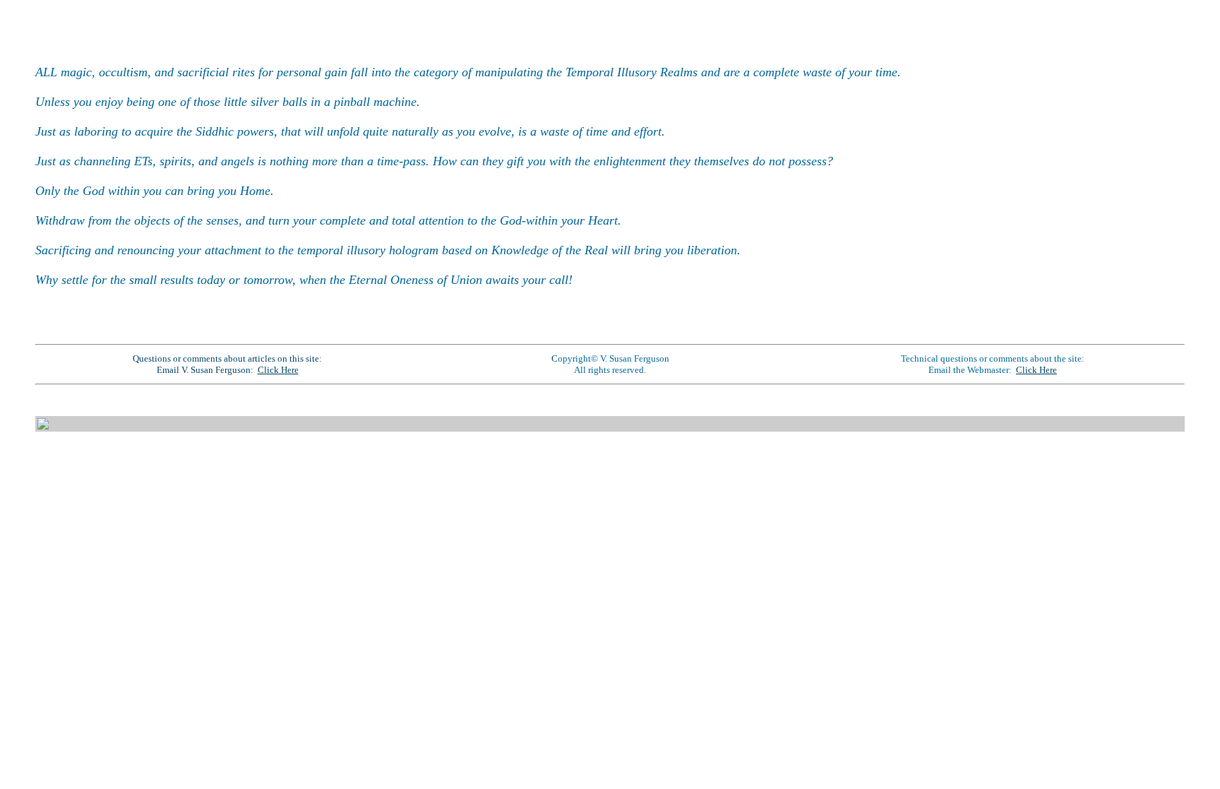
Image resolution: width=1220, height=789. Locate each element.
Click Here (278, 369)
